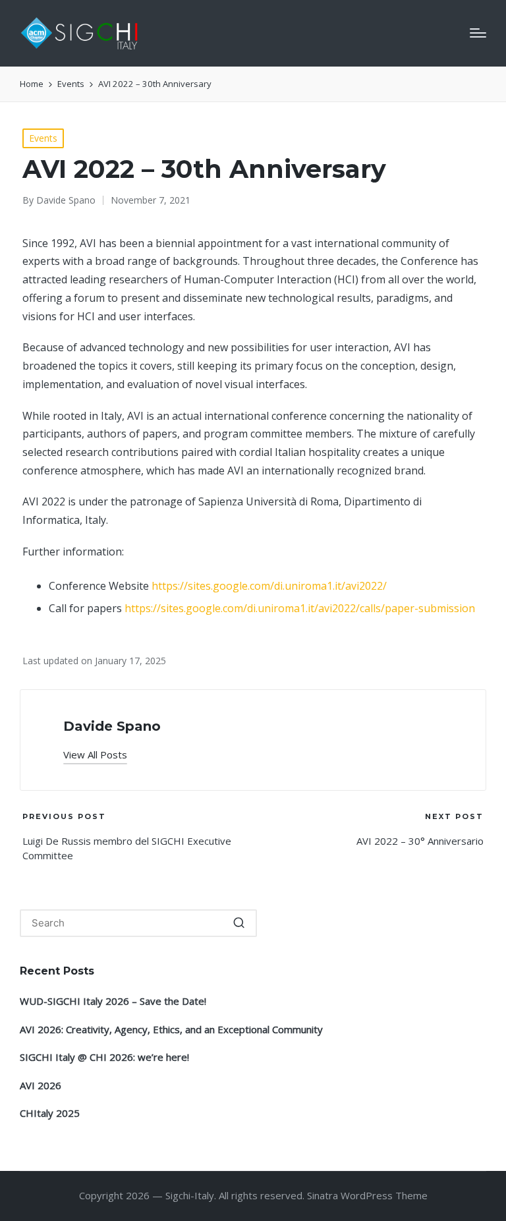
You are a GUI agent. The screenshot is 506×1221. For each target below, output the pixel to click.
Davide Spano (112, 726)
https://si (174, 586)
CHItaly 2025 (50, 1113)
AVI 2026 (40, 1085)
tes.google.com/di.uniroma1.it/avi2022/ (291, 586)
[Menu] (478, 33)
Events (43, 138)
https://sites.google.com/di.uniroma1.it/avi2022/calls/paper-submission (300, 608)
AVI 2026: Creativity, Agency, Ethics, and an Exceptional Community (171, 1029)
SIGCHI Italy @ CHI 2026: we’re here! (104, 1057)
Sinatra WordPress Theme (367, 1195)
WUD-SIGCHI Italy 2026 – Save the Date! (113, 1001)
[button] (95, 755)
